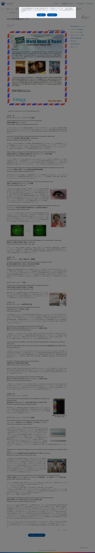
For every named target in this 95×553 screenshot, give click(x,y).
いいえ (52, 14)
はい (41, 14)
